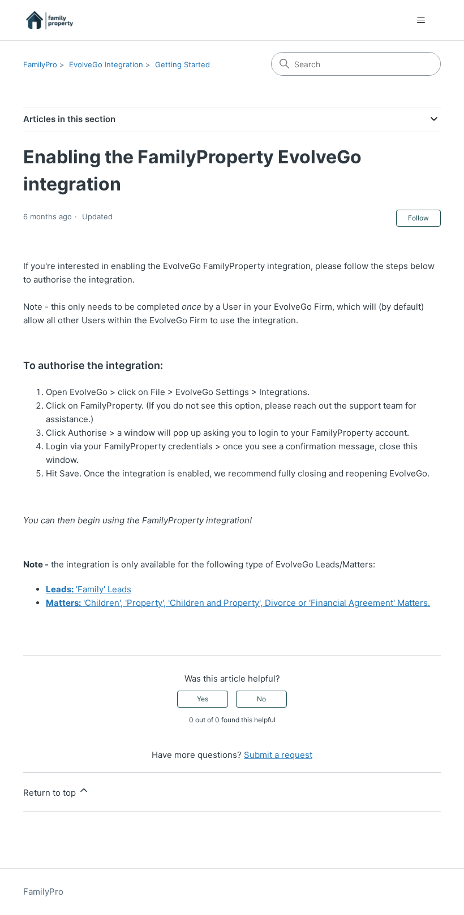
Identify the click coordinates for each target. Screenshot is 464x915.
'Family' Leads (88, 589)
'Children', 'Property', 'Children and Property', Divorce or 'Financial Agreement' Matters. (238, 602)
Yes (202, 699)
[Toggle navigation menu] (421, 20)
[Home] (49, 20)
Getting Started (182, 64)
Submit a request (278, 754)
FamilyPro (40, 64)
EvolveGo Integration (106, 64)
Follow (418, 218)
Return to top (50, 792)
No (261, 699)
